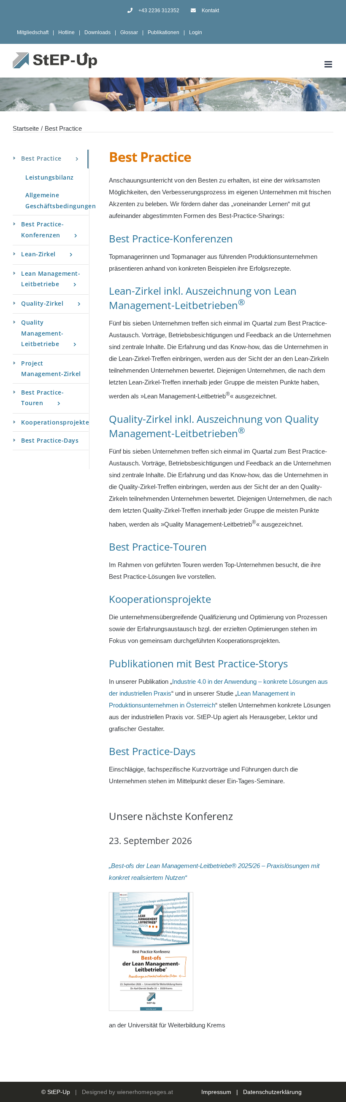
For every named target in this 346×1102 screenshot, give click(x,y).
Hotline (66, 32)
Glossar (129, 32)
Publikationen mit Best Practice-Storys (198, 663)
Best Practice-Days (152, 751)
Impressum (216, 1092)
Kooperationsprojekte (160, 599)
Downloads (97, 32)
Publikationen (163, 32)
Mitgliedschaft (33, 32)
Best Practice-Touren (158, 547)
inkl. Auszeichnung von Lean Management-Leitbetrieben (203, 298)
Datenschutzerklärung (272, 1092)
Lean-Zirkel (135, 291)
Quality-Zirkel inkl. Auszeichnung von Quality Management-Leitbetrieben (214, 426)
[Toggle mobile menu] (328, 64)
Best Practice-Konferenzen (171, 238)
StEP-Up (58, 1092)
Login (195, 32)
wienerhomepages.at (145, 1092)
